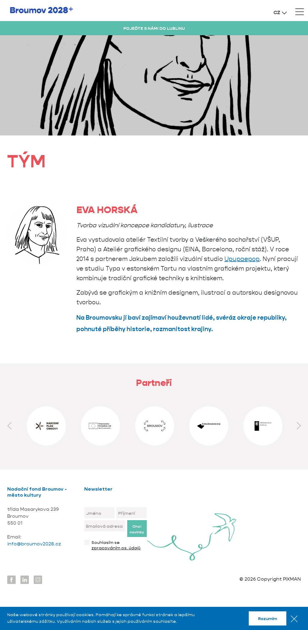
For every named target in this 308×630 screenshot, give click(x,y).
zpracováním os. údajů (115, 548)
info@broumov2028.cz (34, 544)
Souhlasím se (115, 545)
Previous (9, 426)
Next (299, 426)
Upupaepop (242, 259)
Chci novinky (137, 529)
